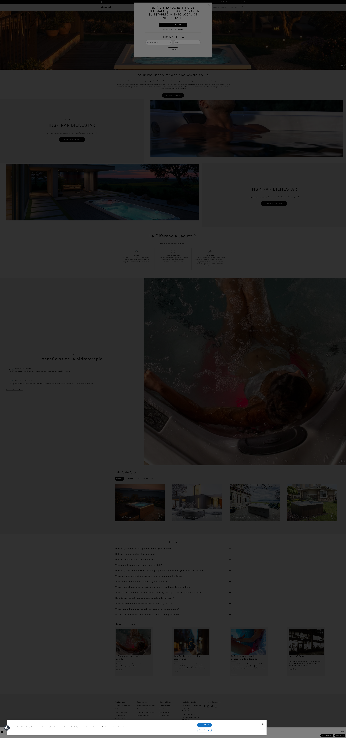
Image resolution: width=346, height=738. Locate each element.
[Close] (263, 724)
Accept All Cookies (204, 725)
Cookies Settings (204, 730)
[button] (7, 728)
